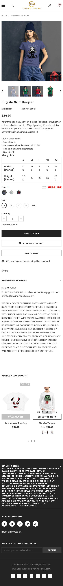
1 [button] (28, 441)
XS (38, 412)
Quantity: (6, 213)
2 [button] (31, 441)
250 (8, 261)
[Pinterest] (27, 524)
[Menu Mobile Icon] (3, 5)
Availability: (7, 109)
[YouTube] (35, 524)
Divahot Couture (20, 569)
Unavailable (15, 416)
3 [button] (34, 441)
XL (26, 205)
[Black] (47, 432)
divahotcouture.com (40, 569)
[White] (42, 432)
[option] (31, 51)
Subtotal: (6, 224)
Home (4, 15)
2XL (33, 205)
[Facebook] (4, 524)
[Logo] (31, 5)
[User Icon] (50, 5)
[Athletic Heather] (52, 432)
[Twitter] (12, 524)
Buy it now (31, 253)
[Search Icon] (12, 5)
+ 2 (55, 412)
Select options (47, 416)
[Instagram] (20, 524)
